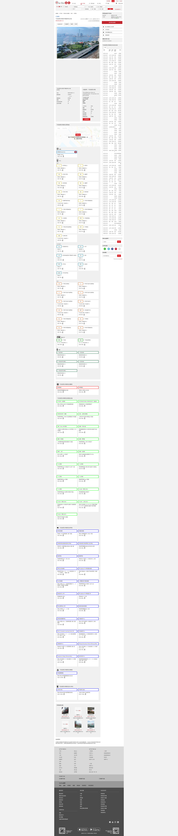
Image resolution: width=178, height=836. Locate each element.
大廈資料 (66, 24)
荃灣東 (75, 771)
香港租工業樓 (104, 797)
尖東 (60, 761)
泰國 (74, 785)
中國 (81, 793)
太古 (75, 765)
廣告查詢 (61, 797)
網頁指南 (61, 806)
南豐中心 (106, 759)
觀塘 (60, 763)
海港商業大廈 (90, 714)
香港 (60, 785)
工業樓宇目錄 (102, 778)
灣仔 (60, 753)
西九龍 (75, 769)
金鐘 (60, 765)
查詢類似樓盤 (112, 22)
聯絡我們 (61, 799)
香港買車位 (103, 812)
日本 (81, 795)
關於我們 (61, 793)
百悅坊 (105, 757)
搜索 (110, 9)
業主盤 (66, 6)
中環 (60, 751)
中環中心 (91, 753)
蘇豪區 (75, 753)
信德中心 (78, 714)
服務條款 (91, 833)
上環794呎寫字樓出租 (65, 718)
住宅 (75, 3)
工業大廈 (92, 3)
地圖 (72, 24)
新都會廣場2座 (107, 753)
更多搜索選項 (117, 9)
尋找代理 (61, 804)
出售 (105, 47)
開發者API (61, 815)
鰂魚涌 (60, 771)
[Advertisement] (78, 72)
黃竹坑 (60, 767)
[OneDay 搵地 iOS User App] (83, 829)
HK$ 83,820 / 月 (65, 730)
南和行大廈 (65, 714)
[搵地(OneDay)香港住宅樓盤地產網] (62, 2)
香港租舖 (103, 799)
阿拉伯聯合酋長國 (84, 808)
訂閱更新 (86, 119)
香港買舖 (103, 810)
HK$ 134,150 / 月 (78, 716)
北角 (60, 769)
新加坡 (78, 785)
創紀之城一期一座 (93, 771)
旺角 (75, 757)
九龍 (90, 763)
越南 (64, 785)
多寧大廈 (78, 728)
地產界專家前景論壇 (63, 819)
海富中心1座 (91, 759)
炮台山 (75, 751)
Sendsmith (120, 258)
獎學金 (60, 802)
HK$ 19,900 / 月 (65, 716)
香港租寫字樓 (104, 795)
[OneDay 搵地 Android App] (95, 829)
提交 (119, 241)
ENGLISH (120, 3)
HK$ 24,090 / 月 (78, 730)
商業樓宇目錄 (82, 778)
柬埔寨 (81, 797)
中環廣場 (91, 757)
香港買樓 (103, 804)
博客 (60, 812)
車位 (100, 3)
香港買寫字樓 (104, 806)
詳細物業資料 (59, 24)
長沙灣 (75, 755)
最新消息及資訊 (62, 795)
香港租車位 (103, 802)
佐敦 (75, 763)
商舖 (108, 3)
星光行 (90, 769)
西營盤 (75, 767)
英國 (81, 804)
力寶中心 (91, 755)
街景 (76, 24)
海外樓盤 (61, 817)
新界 (105, 751)
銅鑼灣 (60, 759)
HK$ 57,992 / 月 (90, 716)
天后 (75, 761)
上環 (60, 755)
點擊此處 (78, 134)
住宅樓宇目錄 (62, 778)
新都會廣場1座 (107, 755)
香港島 (91, 751)
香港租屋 (103, 793)
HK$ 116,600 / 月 (91, 730)
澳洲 (81, 802)
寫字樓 (83, 3)
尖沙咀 (60, 757)
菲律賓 (69, 785)
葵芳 (75, 759)
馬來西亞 (84, 785)
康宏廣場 (91, 767)
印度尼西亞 (91, 785)
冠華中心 (91, 765)
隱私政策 (95, 833)
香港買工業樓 (104, 808)
